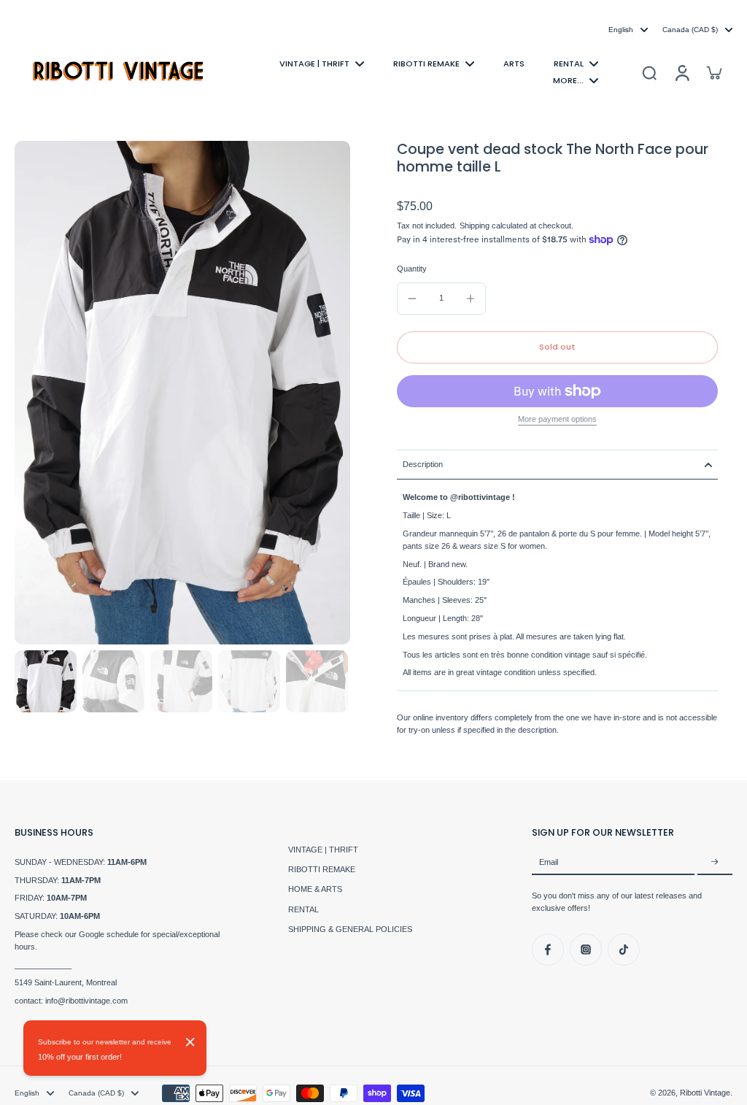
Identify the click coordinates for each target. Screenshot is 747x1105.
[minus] (412, 298)
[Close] (190, 1042)
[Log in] (681, 71)
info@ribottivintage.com (86, 1000)
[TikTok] (624, 949)
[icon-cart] (713, 72)
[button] (557, 347)
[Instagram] (586, 949)
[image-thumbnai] (46, 681)
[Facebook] (548, 949)
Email (548, 862)
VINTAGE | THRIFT (323, 849)
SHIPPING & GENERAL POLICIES (350, 929)
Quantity (412, 268)
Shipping (476, 225)
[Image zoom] (182, 392)
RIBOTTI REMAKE (321, 869)
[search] (649, 72)
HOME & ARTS (315, 889)
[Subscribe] (714, 862)
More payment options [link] (557, 419)
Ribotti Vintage (705, 1092)
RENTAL (303, 909)
